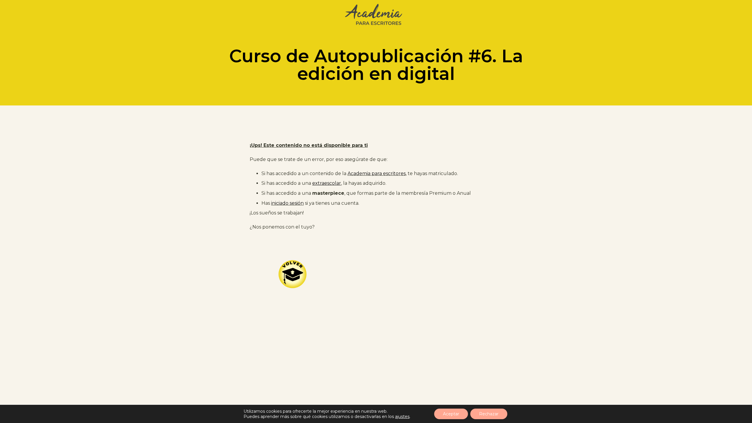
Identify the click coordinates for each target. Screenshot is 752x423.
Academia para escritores (377, 173)
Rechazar (488, 414)
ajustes (402, 416)
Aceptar (451, 414)
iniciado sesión (287, 203)
